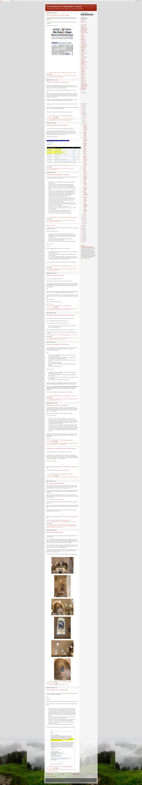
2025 (83, 105)
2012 (83, 234)
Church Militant (49, 318)
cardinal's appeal (54, 169)
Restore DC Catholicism (83, 71)
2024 (83, 106)
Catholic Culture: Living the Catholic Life (84, 32)
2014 (83, 231)
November (85, 117)
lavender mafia (49, 527)
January (84, 223)
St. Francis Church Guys (83, 74)
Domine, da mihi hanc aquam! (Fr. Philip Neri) (84, 46)
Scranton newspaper (50, 18)
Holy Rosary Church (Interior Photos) (54, 532)
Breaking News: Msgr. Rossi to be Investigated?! (57, 405)
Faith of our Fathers (83, 55)
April (84, 218)
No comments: (49, 117)
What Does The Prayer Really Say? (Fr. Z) (83, 89)
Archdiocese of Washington (63, 308)
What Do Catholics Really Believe (84, 86)
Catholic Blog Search (83, 20)
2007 (83, 241)
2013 (83, 232)
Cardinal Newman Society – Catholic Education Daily (84, 29)
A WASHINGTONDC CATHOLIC (87, 247)
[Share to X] (49, 74)
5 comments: (48, 441)
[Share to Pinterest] (51, 74)
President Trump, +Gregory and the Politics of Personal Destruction (61, 448)
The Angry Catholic (83, 76)
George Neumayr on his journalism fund (62, 470)
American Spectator (60, 499)
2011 (83, 235)
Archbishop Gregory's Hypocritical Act (85, 211)
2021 (83, 111)
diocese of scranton (49, 309)
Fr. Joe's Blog (83, 57)
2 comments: (74, 521)
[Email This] (46, 74)
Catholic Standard (71, 220)
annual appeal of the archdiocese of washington (57, 524)
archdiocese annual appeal (63, 168)
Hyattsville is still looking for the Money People (56, 125)
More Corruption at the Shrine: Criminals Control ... (85, 199)
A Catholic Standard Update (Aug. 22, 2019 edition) (57, 174)
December (85, 115)
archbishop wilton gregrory (53, 168)
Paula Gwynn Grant (57, 221)
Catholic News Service (83, 42)
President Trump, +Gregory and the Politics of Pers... (85, 178)
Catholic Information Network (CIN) (83, 39)
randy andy (58, 527)
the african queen (67, 309)
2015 (83, 229)
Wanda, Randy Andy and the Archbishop (55, 483)
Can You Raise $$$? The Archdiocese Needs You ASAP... (85, 205)
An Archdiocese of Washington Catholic (64, 6)
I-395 (67, 684)
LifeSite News (48, 94)
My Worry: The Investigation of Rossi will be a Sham (57, 344)
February (84, 221)
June (84, 215)
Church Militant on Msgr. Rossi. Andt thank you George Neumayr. (60, 315)
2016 (83, 228)
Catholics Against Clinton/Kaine (84, 44)
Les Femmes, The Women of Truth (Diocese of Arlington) (84, 63)
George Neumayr (57, 309)
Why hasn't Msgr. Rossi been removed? (55, 275)
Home (62, 774)
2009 (83, 238)
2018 (83, 225)
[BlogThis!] (47, 74)
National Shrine (57, 270)
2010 (83, 237)
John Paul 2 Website (83, 59)
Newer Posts (49, 774)
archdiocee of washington (63, 75)
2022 (83, 109)
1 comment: (75, 72)
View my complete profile (85, 258)
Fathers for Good (84, 56)
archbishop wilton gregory (53, 75)
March (84, 219)
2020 (83, 112)
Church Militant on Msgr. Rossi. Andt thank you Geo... (85, 158)
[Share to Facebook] (50, 74)
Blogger (77, 780)
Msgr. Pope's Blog (84, 67)
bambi (69, 75)
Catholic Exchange (82, 35)
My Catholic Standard (83, 69)
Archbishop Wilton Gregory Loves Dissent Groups (57, 82)
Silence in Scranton (50, 225)
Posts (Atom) (53, 776)
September (85, 122)
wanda (62, 527)
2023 (83, 108)
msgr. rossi (52, 221)
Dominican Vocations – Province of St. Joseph (83, 50)
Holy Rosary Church (62, 684)
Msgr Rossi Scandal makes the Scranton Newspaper (58, 15)
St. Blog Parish (83, 22)
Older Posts (75, 774)
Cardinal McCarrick (62, 769)
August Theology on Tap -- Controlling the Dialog (57, 690)
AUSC (72, 118)
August (84, 124)
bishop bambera (73, 75)
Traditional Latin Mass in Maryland (84, 84)
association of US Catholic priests (64, 118)
